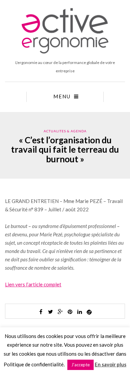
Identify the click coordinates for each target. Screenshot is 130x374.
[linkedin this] (79, 311)
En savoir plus (110, 364)
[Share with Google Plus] (60, 311)
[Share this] (41, 311)
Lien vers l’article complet (33, 284)
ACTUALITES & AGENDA (65, 131)
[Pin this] (70, 311)
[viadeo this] (89, 311)
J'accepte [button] (80, 364)
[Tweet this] (50, 311)
